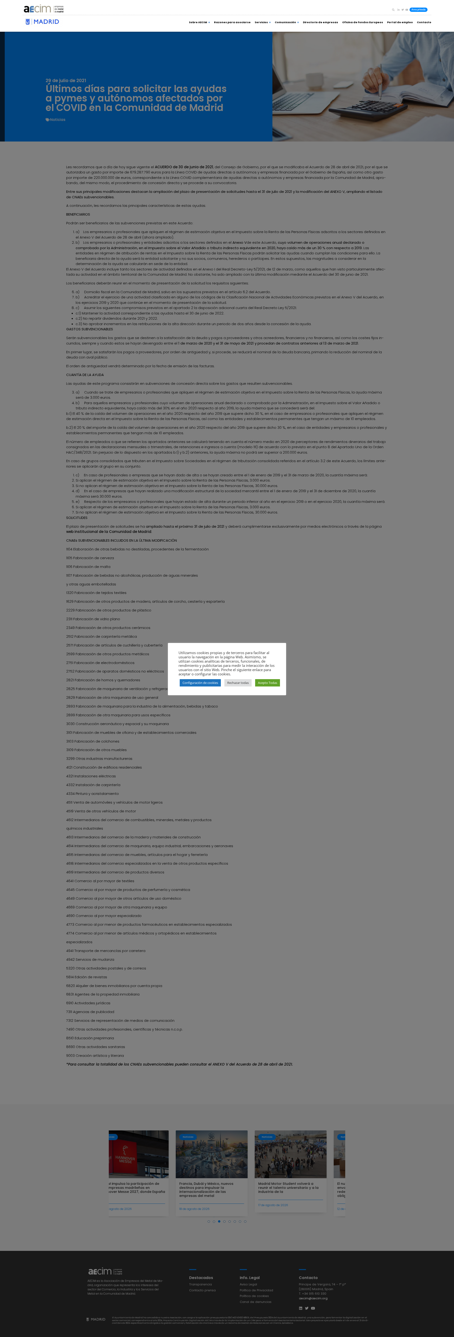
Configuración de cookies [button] (200, 683)
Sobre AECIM (198, 22)
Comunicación (285, 22)
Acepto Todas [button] (267, 683)
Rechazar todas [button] (238, 683)
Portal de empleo (400, 22)
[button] (393, 9)
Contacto (424, 22)
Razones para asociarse (232, 22)
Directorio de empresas (320, 22)
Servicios (261, 22)
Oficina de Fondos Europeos (362, 22)
